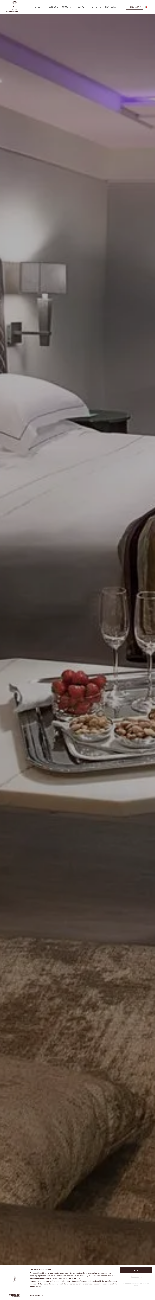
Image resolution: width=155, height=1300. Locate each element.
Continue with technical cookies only (136, 1285)
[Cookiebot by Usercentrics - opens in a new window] (15, 1295)
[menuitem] (38, 7)
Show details (35, 1295)
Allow (136, 1270)
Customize (134, 1277)
